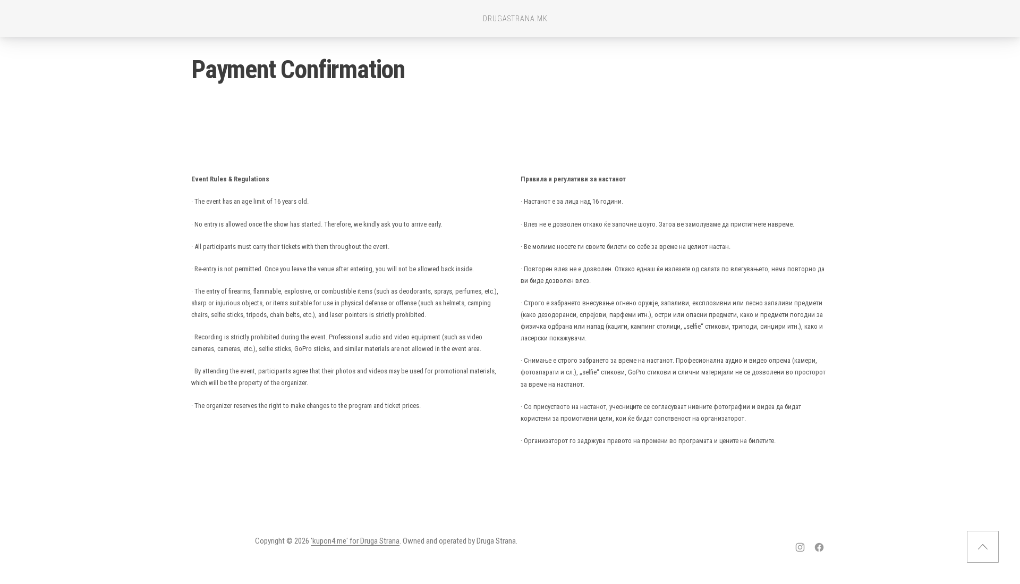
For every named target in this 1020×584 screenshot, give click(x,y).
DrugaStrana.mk (515, 18)
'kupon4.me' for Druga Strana (355, 541)
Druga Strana (496, 541)
